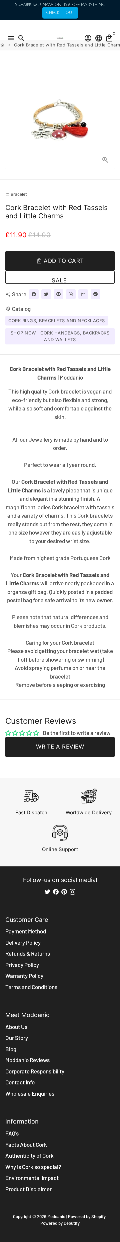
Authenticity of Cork (29, 1155)
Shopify (98, 1216)
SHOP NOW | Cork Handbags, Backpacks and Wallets (60, 336)
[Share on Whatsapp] (71, 294)
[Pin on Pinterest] (58, 294)
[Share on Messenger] (95, 294)
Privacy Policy (22, 964)
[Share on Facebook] (34, 294)
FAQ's (12, 1133)
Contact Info (20, 1082)
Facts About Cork (26, 1144)
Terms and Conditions (31, 987)
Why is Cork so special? (33, 1166)
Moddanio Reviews (27, 1060)
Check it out (60, 13)
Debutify (72, 1223)
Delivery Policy (23, 942)
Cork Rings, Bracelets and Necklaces (56, 320)
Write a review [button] (60, 746)
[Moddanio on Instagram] (72, 891)
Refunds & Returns (27, 953)
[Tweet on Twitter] (46, 294)
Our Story (16, 1037)
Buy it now (60, 277)
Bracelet (16, 194)
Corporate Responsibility (34, 1071)
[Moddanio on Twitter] (47, 891)
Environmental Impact (32, 1177)
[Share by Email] (83, 294)
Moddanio (56, 1216)
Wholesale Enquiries (29, 1093)
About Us (16, 1026)
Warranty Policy (24, 975)
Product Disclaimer (28, 1189)
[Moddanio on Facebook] (56, 891)
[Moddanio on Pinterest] (64, 891)
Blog (10, 1049)
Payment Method (25, 931)
